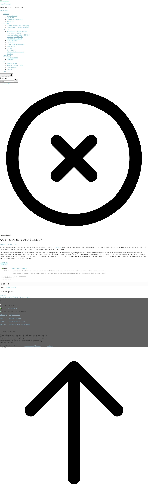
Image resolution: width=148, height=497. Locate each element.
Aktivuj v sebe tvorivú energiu (15, 52)
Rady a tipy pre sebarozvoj (15, 65)
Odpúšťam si (10, 42)
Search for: (3, 78)
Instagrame (97, 273)
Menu (4, 11)
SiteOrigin (50, 346)
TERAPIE (6, 14)
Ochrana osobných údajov (17, 321)
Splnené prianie (11, 50)
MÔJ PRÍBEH (7, 56)
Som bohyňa (11, 46)
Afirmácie (10, 54)
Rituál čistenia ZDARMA (14, 33)
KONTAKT (6, 71)
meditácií (75, 273)
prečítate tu (11, 277)
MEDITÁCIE (7, 29)
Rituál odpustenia (12, 41)
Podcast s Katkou (12, 58)
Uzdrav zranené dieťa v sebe (15, 44)
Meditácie (3, 325)
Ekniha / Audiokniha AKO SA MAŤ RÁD (18, 27)
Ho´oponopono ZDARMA (15, 37)
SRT (40, 273)
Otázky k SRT (11, 69)
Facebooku (91, 273)
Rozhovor (10, 60)
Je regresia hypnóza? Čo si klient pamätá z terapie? (15, 297)
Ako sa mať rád (22, 276)
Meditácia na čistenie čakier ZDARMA (18, 35)
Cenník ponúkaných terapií (15, 20)
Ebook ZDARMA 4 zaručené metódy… (18, 25)
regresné (35, 273)
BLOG (5, 62)
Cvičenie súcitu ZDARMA (14, 39)
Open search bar (5, 76)
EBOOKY (6, 23)
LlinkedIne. (104, 273)
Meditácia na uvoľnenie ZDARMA (17, 31)
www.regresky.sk (6, 280)
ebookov (71, 273)
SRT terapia (10, 18)
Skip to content (4, 1)
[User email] (8, 284)
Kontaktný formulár (15, 318)
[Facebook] (1, 284)
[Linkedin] (6, 284)
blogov (79, 273)
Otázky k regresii (12, 67)
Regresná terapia (12, 16)
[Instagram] (4, 284)
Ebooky (2, 321)
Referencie (10, 21)
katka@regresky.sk (11, 308)
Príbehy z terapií (12, 64)
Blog (1, 318)
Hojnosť (9, 48)
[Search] (16, 81)
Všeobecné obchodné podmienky (19, 325)
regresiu (58, 247)
